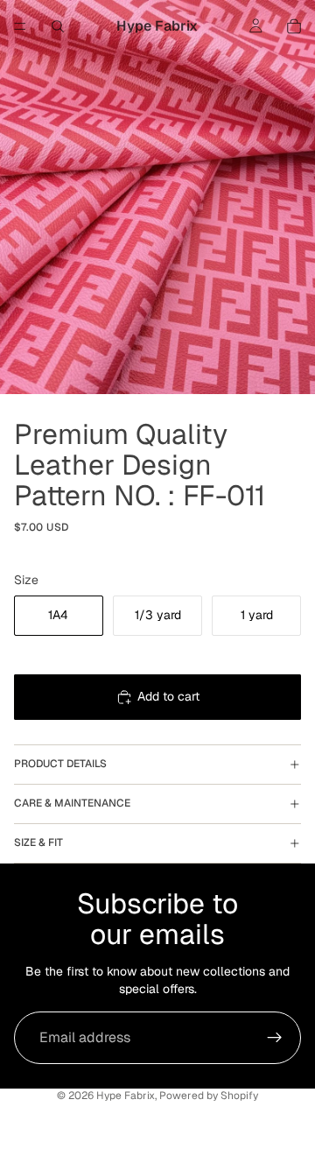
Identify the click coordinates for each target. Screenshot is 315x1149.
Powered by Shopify (208, 1096)
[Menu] (20, 26)
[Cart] (294, 26)
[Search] (57, 26)
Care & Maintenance (72, 803)
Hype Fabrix (125, 1096)
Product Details (60, 764)
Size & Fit (38, 842)
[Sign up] (274, 1037)
